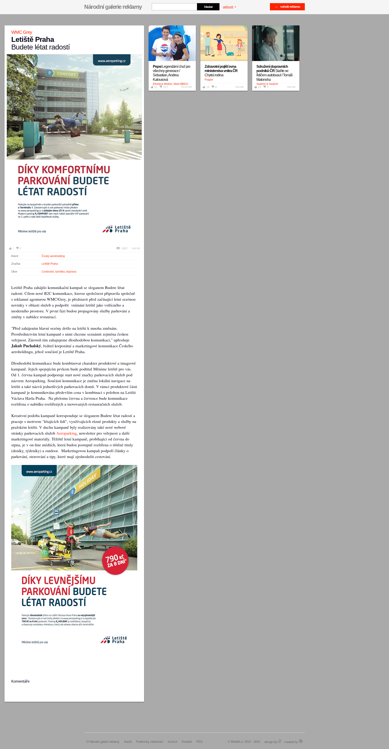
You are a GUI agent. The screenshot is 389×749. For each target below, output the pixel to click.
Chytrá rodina (221, 71)
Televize (186, 87)
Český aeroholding (53, 256)
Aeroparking (66, 433)
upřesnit (228, 7)
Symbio (280, 741)
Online (136, 248)
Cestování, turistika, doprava (59, 271)
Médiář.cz (237, 741)
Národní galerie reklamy (113, 6)
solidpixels (301, 741)
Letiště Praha (50, 263)
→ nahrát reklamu (287, 6)
